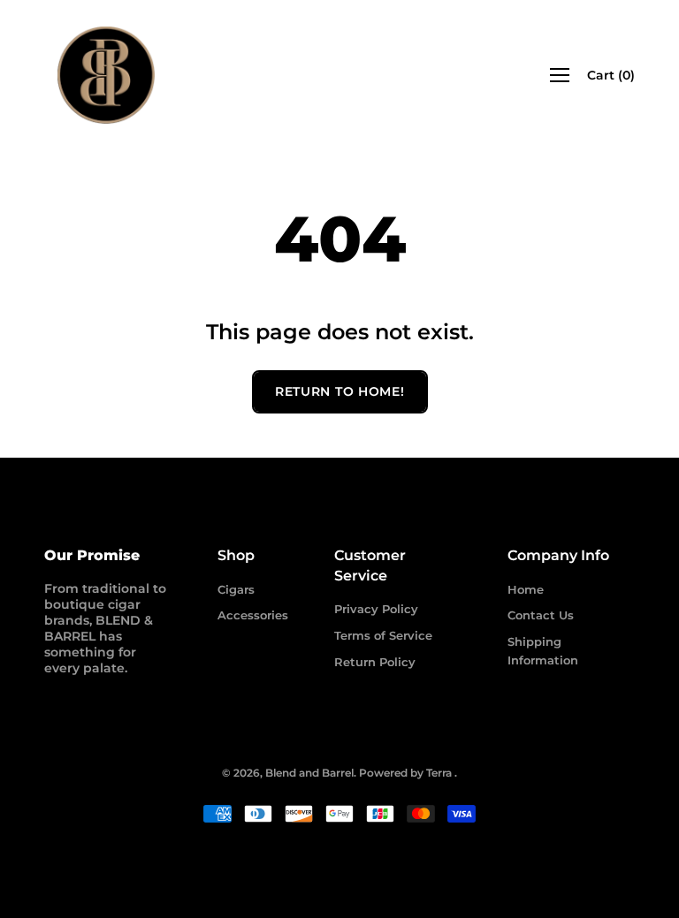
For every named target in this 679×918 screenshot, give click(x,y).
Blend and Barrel (309, 772)
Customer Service (370, 565)
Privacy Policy (376, 609)
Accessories (252, 615)
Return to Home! (340, 391)
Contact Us (540, 615)
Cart (611, 75)
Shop (236, 555)
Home (525, 589)
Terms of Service (383, 635)
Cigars (236, 589)
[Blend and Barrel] (106, 75)
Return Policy (375, 662)
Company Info (558, 555)
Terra (439, 772)
